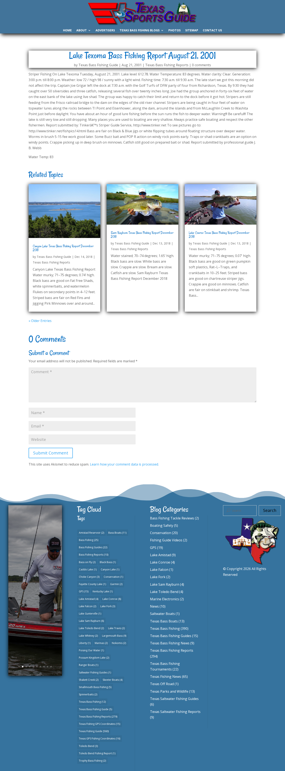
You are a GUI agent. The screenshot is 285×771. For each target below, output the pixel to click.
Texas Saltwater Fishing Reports (175, 711)
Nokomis (119, 643)
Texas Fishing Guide (94, 731)
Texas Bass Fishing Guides (170, 636)
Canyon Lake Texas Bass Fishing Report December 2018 (63, 248)
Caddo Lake (88, 569)
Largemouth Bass (114, 635)
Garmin (116, 584)
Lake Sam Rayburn (91, 621)
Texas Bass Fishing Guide (98, 65)
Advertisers (105, 30)
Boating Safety (161, 525)
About (81, 30)
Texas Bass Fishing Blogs (140, 30)
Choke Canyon (89, 577)
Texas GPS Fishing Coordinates (99, 738)
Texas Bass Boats (164, 621)
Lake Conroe (111, 599)
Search (269, 510)
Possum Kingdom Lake (94, 657)
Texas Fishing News (165, 676)
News (154, 606)
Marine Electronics (164, 599)
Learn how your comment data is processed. (124, 464)
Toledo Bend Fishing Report (97, 753)
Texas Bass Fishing (92, 702)
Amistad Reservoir (91, 532)
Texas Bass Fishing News (169, 643)
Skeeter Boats (112, 680)
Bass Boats (117, 532)
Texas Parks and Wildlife (169, 691)
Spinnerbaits (88, 694)
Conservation (113, 577)
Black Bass (108, 562)
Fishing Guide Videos (166, 540)
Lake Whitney (88, 635)
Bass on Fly (87, 562)
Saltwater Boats (162, 613)
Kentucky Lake (103, 591)
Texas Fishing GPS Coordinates (99, 724)
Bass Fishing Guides (93, 547)
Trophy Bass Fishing (92, 760)
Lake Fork (107, 606)
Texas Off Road (162, 684)
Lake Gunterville (90, 613)
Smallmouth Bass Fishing (95, 687)
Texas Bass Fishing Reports (166, 65)
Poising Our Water (91, 650)
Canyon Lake (110, 569)
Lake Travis (116, 628)
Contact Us (212, 30)
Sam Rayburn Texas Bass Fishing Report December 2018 (142, 234)
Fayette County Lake (92, 584)
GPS (83, 591)
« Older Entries (40, 320)
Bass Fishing (88, 540)
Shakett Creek (88, 680)
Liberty (85, 643)
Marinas (101, 643)
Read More (35, 627)
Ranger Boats (88, 665)
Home (67, 30)
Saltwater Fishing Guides (95, 672)
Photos (174, 30)
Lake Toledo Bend (91, 628)
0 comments (201, 65)
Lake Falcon (87, 606)
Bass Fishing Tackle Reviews (172, 518)
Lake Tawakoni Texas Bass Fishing (35, 567)
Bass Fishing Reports (93, 554)
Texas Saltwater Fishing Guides (174, 698)
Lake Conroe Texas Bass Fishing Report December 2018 (219, 234)
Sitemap (191, 30)
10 (51, 666)
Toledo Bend (88, 746)
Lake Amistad (88, 599)
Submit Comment (50, 453)
